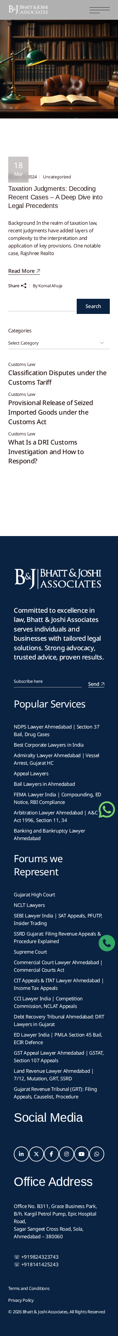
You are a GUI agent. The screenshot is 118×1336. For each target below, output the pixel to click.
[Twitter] (36, 1154)
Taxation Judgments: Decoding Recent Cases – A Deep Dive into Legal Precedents (55, 197)
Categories (19, 330)
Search (93, 306)
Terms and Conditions (28, 1288)
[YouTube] (81, 1154)
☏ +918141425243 (36, 1264)
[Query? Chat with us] (107, 809)
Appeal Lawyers (32, 773)
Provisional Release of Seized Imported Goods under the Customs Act (50, 412)
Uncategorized (57, 177)
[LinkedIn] (21, 1154)
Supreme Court (30, 951)
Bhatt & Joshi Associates (45, 1312)
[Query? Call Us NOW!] (107, 943)
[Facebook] (51, 1154)
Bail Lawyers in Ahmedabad (44, 784)
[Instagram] (66, 1154)
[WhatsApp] (96, 1154)
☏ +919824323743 (36, 1256)
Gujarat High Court (34, 894)
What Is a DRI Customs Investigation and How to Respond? (46, 451)
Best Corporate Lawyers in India (49, 744)
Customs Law (21, 364)
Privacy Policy (21, 1300)
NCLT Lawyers (29, 905)
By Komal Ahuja (47, 286)
